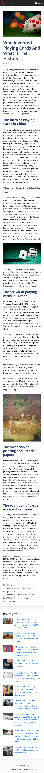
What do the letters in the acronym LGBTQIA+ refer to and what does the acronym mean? (19, 598)
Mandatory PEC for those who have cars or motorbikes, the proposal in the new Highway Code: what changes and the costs (26, 736)
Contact (26, 765)
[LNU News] (8, 3)
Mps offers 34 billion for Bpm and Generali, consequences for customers (26, 750)
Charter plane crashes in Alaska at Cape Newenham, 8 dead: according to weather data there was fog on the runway (26, 719)
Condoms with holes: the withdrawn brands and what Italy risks (26, 663)
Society (9, 585)
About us (18, 765)
